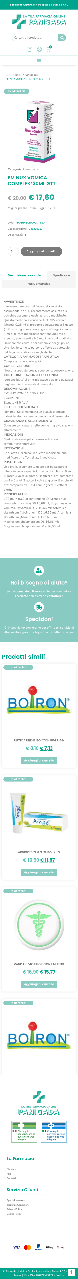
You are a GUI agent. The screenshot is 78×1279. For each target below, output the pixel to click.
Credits (59, 1275)
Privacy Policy (14, 1209)
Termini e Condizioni (18, 1205)
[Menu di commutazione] (39, 60)
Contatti (11, 1178)
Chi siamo (12, 1169)
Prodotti (16, 75)
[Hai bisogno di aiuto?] (39, 571)
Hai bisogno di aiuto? (39, 582)
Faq (9, 1174)
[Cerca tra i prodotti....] (35, 37)
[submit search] (62, 37)
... (7, 75)
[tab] (24, 275)
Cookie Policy (14, 1214)
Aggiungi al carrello (42, 251)
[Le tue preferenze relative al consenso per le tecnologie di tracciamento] (71, 1272)
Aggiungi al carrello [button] (39, 760)
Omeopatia (31, 75)
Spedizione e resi (16, 1200)
